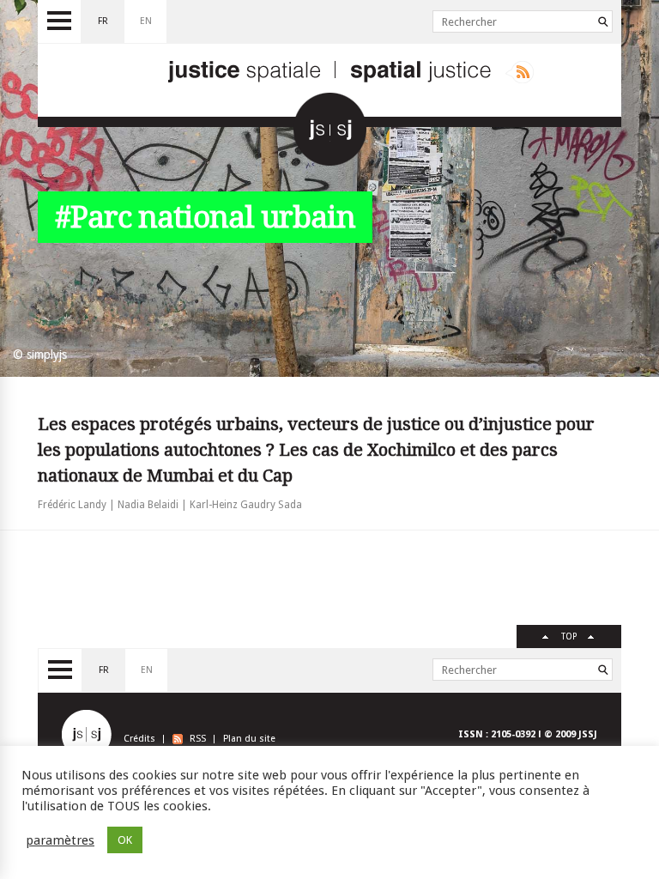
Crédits (139, 738)
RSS (198, 738)
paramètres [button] (60, 840)
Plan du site (249, 738)
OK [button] (125, 840)
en (146, 21)
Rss (519, 72)
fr (103, 21)
